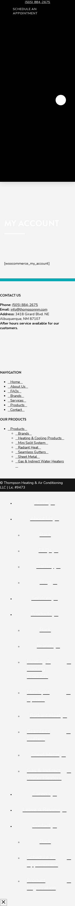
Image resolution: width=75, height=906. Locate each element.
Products (17, 405)
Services (16, 400)
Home (15, 382)
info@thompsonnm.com (29, 309)
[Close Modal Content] (3, 902)
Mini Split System (31, 442)
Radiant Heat (28, 447)
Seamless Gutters (32, 452)
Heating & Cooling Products (40, 438)
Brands (15, 396)
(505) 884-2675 (37, 2)
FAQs (14, 391)
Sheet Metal (27, 456)
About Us (17, 386)
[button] (61, 100)
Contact (16, 409)
